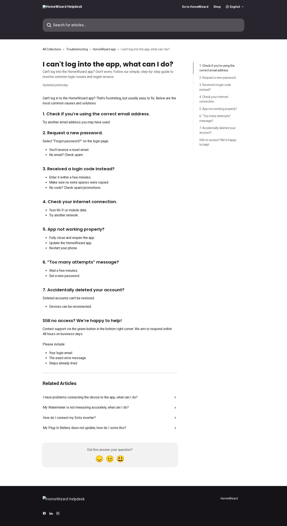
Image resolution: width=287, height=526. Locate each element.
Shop (217, 6)
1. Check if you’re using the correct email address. (217, 68)
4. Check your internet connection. (213, 99)
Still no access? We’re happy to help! (217, 142)
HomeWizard (229, 498)
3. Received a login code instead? (215, 87)
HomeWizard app (104, 49)
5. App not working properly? (218, 109)
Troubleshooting (77, 49)
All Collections (52, 49)
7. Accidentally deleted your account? (217, 130)
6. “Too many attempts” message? (215, 118)
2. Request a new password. (217, 77)
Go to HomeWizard (195, 6)
